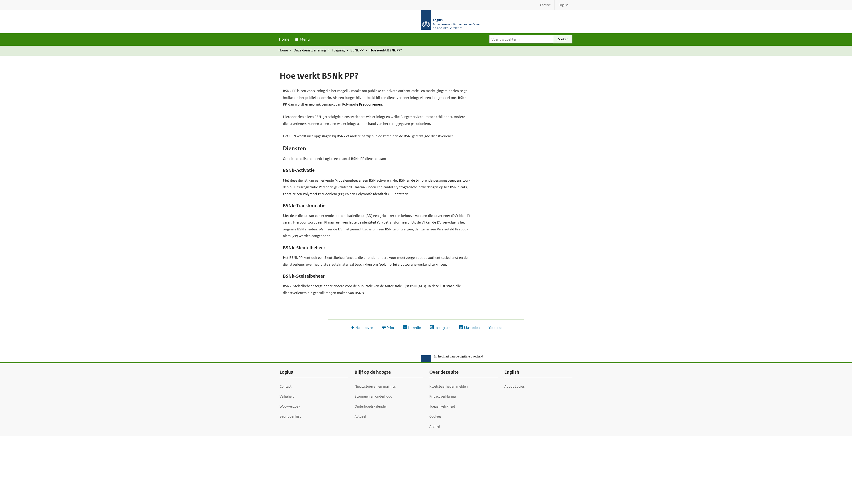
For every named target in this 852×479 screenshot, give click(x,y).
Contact (286, 386)
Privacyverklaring (442, 396)
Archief (434, 426)
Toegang (338, 50)
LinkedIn (414, 327)
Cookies (435, 416)
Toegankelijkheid (442, 406)
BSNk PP (357, 50)
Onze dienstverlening (310, 50)
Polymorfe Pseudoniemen (362, 104)
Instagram (442, 327)
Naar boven (364, 327)
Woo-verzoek (290, 406)
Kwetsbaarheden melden (448, 386)
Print (390, 327)
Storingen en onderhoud (373, 396)
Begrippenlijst (290, 416)
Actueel (360, 416)
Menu (305, 39)
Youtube (495, 327)
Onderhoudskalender (371, 406)
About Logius (514, 386)
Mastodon (472, 327)
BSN (317, 116)
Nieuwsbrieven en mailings (375, 386)
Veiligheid (287, 396)
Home (284, 39)
